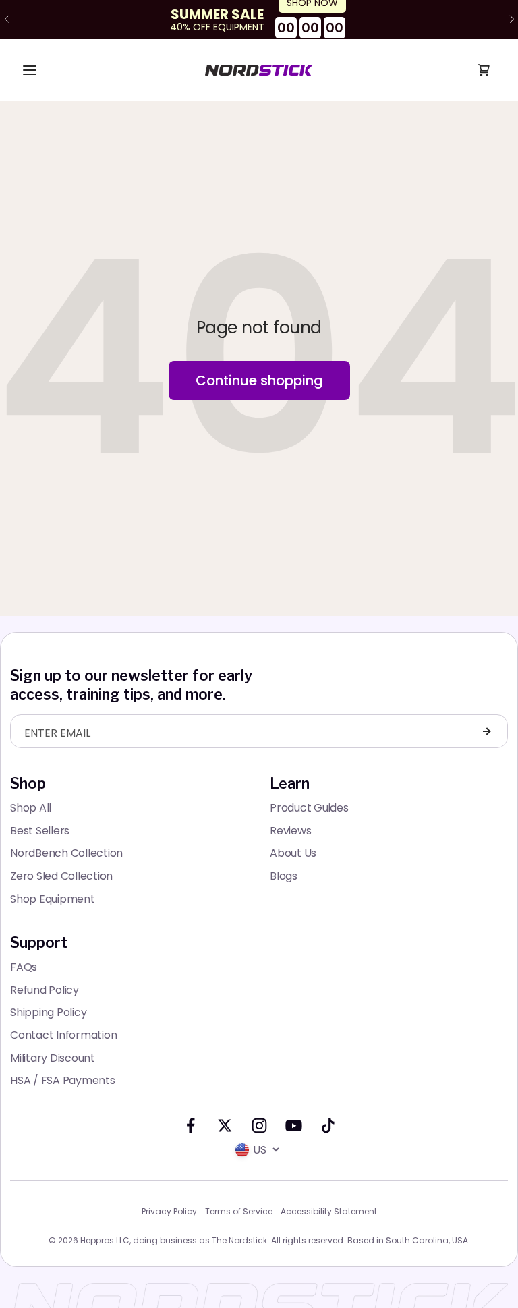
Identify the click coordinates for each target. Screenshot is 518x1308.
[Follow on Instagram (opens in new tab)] (259, 1125)
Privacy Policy (169, 1211)
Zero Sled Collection (61, 876)
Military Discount (52, 1058)
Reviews (290, 830)
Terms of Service (238, 1211)
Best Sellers (39, 830)
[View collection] (259, 19)
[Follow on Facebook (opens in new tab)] (190, 1125)
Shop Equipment (52, 899)
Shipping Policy (48, 1012)
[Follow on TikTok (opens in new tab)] (328, 1125)
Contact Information (63, 1035)
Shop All (30, 808)
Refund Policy (44, 990)
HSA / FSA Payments (62, 1080)
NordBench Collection (66, 853)
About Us (293, 853)
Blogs (283, 876)
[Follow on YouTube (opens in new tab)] (294, 1125)
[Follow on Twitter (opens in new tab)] (225, 1125)
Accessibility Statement (329, 1211)
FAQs (23, 967)
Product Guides (309, 808)
